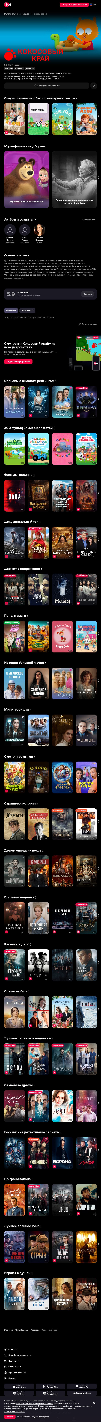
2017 (10, 65)
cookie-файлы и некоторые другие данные (34, 1403)
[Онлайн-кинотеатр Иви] (8, 5)
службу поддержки (40, 1417)
